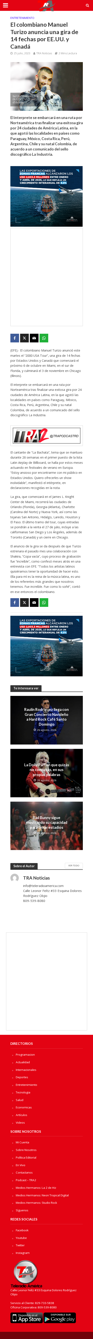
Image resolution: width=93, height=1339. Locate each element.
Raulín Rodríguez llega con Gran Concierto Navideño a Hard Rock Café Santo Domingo (46, 716)
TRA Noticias (44, 53)
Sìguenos (22, 1210)
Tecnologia (23, 1092)
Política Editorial (26, 1157)
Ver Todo (73, 865)
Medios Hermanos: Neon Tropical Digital (42, 1195)
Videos (20, 1122)
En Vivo (20, 1165)
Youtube (21, 1238)
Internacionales (26, 1070)
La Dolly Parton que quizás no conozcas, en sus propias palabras (46, 770)
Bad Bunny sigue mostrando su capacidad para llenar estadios (46, 822)
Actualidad (23, 1062)
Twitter (20, 1245)
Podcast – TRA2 (26, 1180)
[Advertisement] (46, 277)
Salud (19, 1100)
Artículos (21, 1115)
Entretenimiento (22, 18)
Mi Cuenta (22, 1142)
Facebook (22, 1230)
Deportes (22, 1077)
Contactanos (24, 1172)
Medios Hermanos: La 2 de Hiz (36, 1188)
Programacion (25, 1055)
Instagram (23, 1253)
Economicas (24, 1107)
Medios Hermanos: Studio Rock (36, 1203)
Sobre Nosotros (26, 1150)
